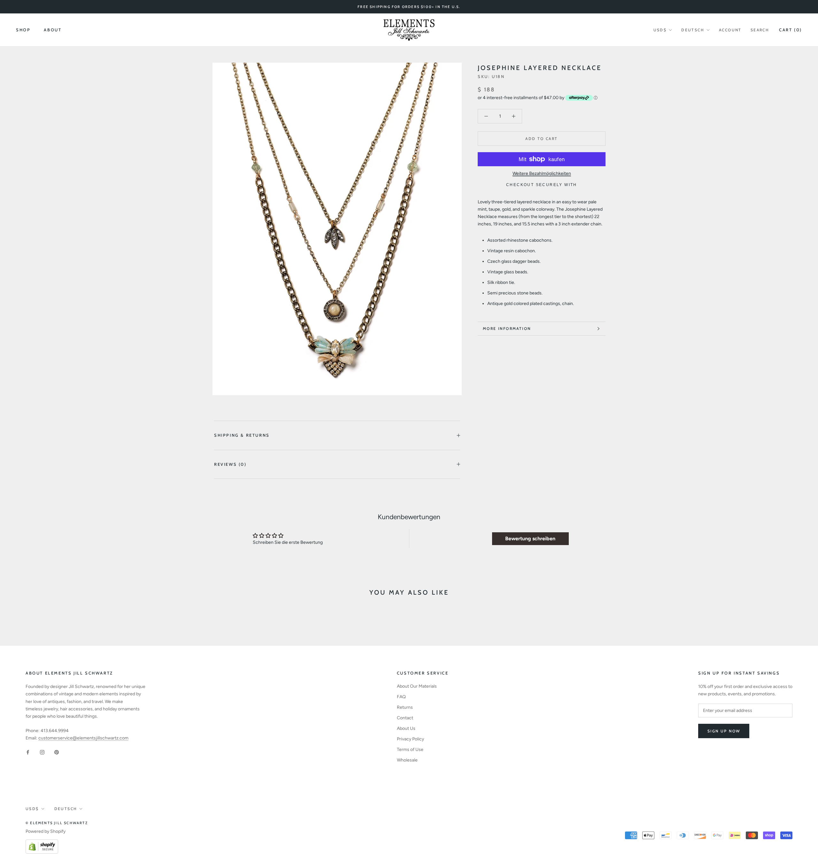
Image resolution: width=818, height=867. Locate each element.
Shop (23, 30)
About (52, 30)
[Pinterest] (56, 751)
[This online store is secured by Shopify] (42, 843)
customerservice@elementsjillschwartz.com (83, 738)
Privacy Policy (410, 739)
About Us (406, 728)
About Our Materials (417, 686)
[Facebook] (28, 751)
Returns (405, 707)
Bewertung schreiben (530, 538)
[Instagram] (42, 751)
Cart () (790, 29)
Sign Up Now (723, 731)
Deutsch (692, 29)
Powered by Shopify (46, 831)
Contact (405, 718)
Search (760, 29)
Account (730, 29)
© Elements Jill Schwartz (57, 823)
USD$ (660, 29)
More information (507, 328)
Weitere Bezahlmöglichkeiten (542, 173)
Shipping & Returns (242, 435)
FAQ (401, 696)
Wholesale (407, 760)
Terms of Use (410, 749)
